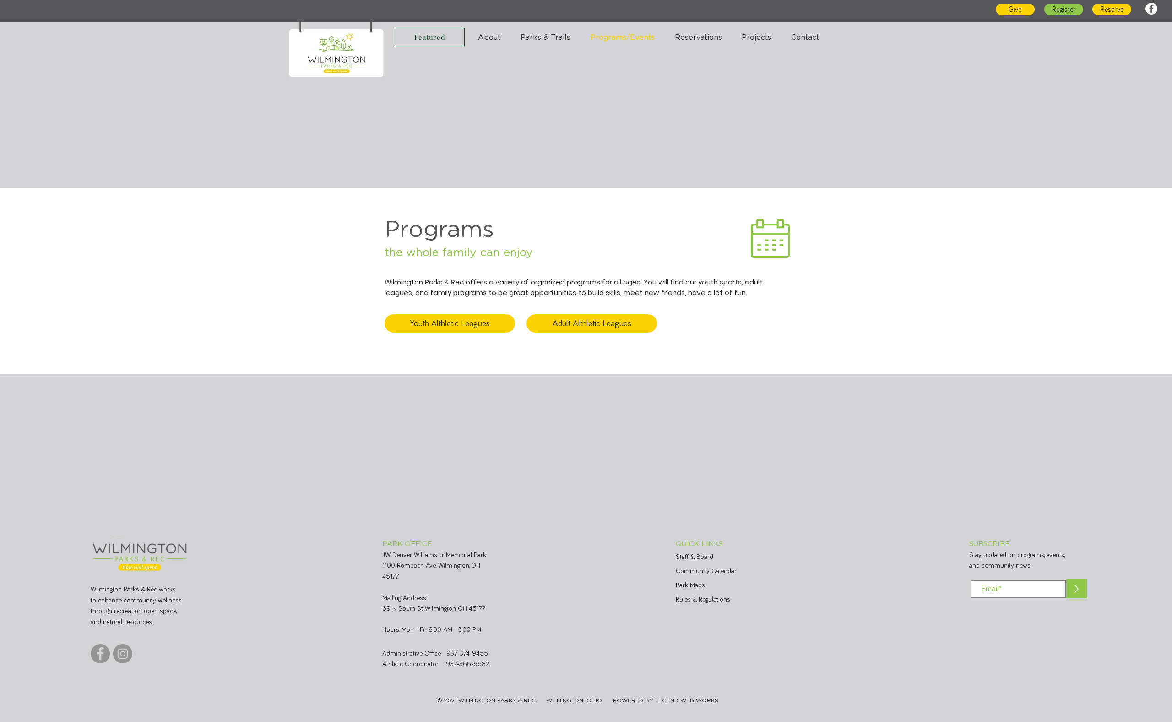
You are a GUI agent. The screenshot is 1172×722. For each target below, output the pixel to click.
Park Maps (690, 585)
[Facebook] (1151, 9)
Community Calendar (706, 571)
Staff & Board (694, 556)
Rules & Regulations (703, 599)
